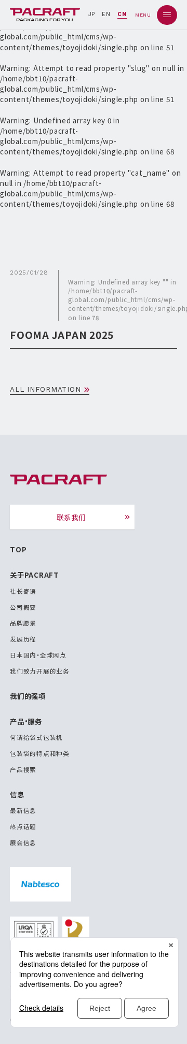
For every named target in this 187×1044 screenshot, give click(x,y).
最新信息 (23, 810)
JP (92, 14)
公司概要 (23, 607)
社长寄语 (23, 591)
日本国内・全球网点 (38, 655)
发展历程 (23, 639)
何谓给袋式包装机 (36, 737)
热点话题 (23, 826)
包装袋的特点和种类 (40, 753)
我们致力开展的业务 (40, 671)
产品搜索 (23, 769)
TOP (18, 549)
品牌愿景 (23, 623)
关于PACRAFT (34, 574)
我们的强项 (28, 696)
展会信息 (23, 842)
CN (122, 14)
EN (106, 14)
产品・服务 (26, 721)
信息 (17, 794)
